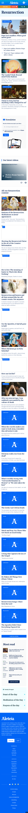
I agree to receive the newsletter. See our (14, 131)
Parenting (5, 281)
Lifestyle (14, 751)
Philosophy (5, 61)
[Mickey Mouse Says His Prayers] (14, 172)
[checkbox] (3, 130)
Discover (14, 755)
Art (3, 227)
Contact (14, 802)
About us (14, 794)
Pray (22, 6)
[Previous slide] (22, 183)
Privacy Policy (14, 805)
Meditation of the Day (13, 700)
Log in (18, 740)
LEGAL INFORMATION (14, 797)
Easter (4, 198)
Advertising (14, 772)
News (14, 748)
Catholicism (5, 384)
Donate (13, 6)
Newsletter (14, 761)
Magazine (14, 766)
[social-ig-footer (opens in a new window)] (18, 784)
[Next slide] (25, 183)
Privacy (14, 808)
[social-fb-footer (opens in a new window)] (12, 784)
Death (4, 493)
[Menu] (4, 3)
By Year (14, 779)
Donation (14, 770)
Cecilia (4, 516)
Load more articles (14, 636)
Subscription (14, 768)
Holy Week (5, 334)
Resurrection (6, 255)
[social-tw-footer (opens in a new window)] (15, 784)
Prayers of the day (11, 705)
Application (14, 764)
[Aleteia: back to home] (14, 2)
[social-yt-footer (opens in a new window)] (9, 784)
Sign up (6, 135)
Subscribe (5, 6)
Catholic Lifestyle (7, 21)
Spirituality (14, 753)
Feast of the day (10, 694)
